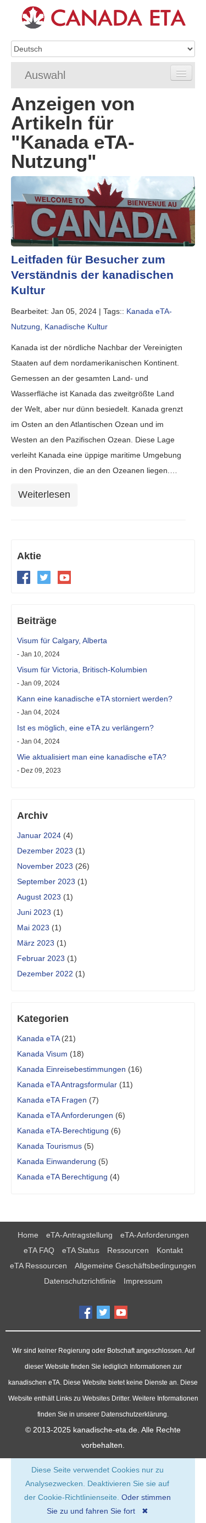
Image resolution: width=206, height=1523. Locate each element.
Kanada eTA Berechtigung (62, 1176)
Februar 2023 (41, 958)
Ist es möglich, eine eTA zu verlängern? (85, 727)
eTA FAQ (39, 1250)
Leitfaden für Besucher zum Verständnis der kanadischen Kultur (92, 274)
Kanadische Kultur (76, 326)
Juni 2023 (34, 912)
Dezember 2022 (45, 973)
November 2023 (45, 866)
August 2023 (39, 896)
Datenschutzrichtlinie (80, 1281)
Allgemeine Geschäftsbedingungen (135, 1265)
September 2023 (46, 881)
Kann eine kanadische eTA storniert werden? (94, 698)
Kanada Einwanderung (56, 1161)
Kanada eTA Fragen (52, 1099)
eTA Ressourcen (38, 1265)
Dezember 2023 (45, 850)
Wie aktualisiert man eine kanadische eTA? (91, 756)
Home (28, 1234)
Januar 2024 (39, 835)
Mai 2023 (33, 927)
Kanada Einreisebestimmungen (71, 1069)
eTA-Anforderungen (154, 1234)
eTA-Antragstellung (79, 1234)
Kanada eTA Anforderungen (65, 1115)
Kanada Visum (42, 1053)
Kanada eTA (38, 1038)
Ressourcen (128, 1250)
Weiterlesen (44, 494)
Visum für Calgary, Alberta (62, 640)
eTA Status (80, 1250)
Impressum (143, 1281)
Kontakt (170, 1250)
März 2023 (35, 942)
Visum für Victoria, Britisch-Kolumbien (82, 669)
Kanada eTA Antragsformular (67, 1084)
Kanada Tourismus (49, 1146)
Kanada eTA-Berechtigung (63, 1130)
